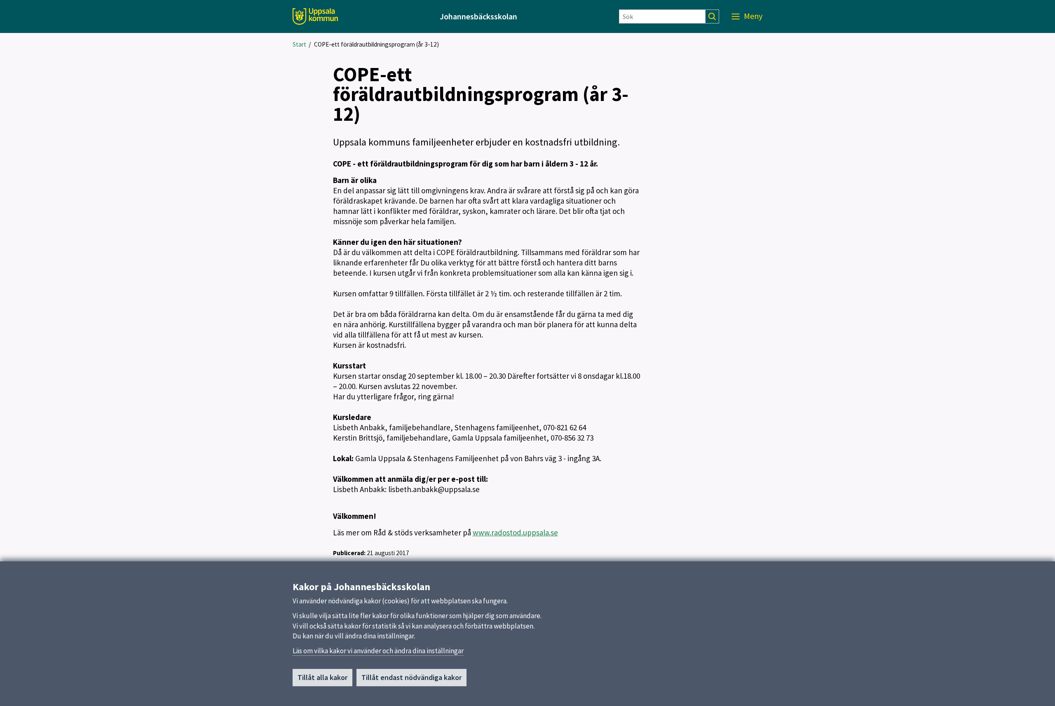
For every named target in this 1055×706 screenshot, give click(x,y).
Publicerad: (349, 553)
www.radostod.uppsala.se (515, 532)
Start (299, 44)
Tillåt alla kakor (322, 677)
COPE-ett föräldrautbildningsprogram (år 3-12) (376, 44)
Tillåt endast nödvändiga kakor (411, 677)
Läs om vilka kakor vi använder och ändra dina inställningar (378, 650)
